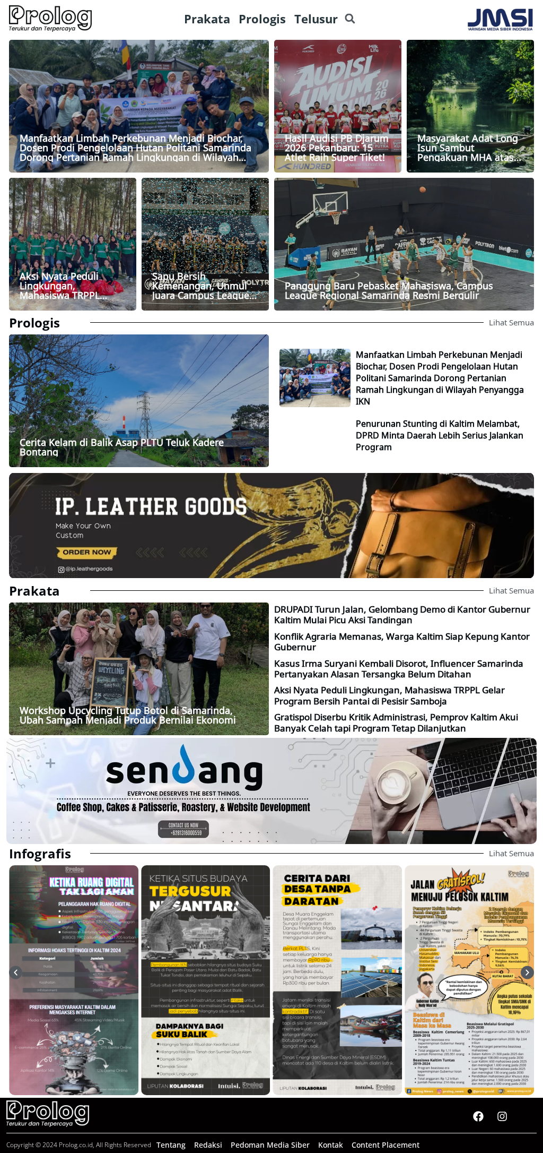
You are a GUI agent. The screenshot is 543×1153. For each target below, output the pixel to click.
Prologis (34, 322)
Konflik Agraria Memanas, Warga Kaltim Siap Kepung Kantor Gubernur (402, 641)
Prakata (34, 590)
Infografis (40, 853)
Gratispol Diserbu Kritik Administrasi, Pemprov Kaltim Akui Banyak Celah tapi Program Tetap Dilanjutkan (396, 722)
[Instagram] (502, 1116)
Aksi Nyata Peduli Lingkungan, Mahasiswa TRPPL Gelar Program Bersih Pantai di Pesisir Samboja (389, 695)
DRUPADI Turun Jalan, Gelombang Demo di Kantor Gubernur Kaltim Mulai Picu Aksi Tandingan (402, 614)
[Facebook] (478, 1116)
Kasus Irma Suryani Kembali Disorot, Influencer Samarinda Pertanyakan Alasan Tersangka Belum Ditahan (398, 668)
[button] (349, 19)
